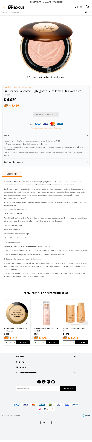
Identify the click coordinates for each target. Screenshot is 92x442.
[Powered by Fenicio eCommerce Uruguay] (86, 415)
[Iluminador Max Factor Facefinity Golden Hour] (17, 313)
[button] (88, 12)
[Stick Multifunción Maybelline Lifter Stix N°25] (46, 313)
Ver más (46, 422)
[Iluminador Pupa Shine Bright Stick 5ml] (75, 313)
